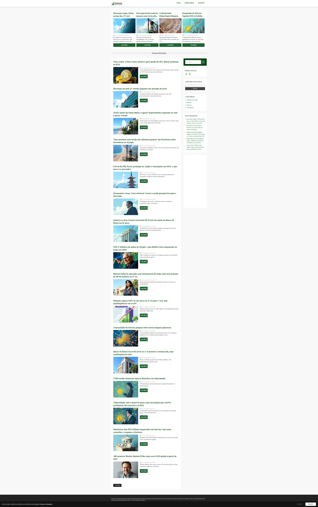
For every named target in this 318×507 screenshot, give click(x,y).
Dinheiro (189, 102)
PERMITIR (310, 504)
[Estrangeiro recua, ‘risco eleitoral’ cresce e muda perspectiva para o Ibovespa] (125, 206)
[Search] (203, 62)
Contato (201, 3)
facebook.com (186, 74)
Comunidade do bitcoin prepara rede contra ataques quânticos (142, 327)
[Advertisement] (195, 181)
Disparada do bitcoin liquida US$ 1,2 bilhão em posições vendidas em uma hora (195, 140)
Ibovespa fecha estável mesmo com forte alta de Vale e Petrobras (147, 16)
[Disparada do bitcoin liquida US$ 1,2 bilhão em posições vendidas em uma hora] (193, 25)
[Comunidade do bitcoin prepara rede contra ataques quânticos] (125, 338)
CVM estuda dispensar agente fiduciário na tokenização (139, 378)
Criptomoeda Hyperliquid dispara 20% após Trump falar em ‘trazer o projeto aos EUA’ (196, 134)
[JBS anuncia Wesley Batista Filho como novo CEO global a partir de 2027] (125, 470)
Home (179, 3)
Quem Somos (189, 3)
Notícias (189, 105)
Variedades (190, 107)
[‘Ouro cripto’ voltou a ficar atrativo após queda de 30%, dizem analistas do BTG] (125, 75)
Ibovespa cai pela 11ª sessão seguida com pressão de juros (140, 88)
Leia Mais (124, 45)
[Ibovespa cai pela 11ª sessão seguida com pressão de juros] (125, 99)
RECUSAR (299, 504)
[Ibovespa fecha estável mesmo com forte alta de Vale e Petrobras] (147, 25)
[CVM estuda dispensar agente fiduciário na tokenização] (125, 389)
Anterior (117, 485)
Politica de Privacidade (46, 504)
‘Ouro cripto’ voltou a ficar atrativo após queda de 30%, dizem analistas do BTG (195, 147)
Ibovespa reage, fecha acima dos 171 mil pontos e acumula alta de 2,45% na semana (196, 121)
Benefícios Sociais (192, 100)
